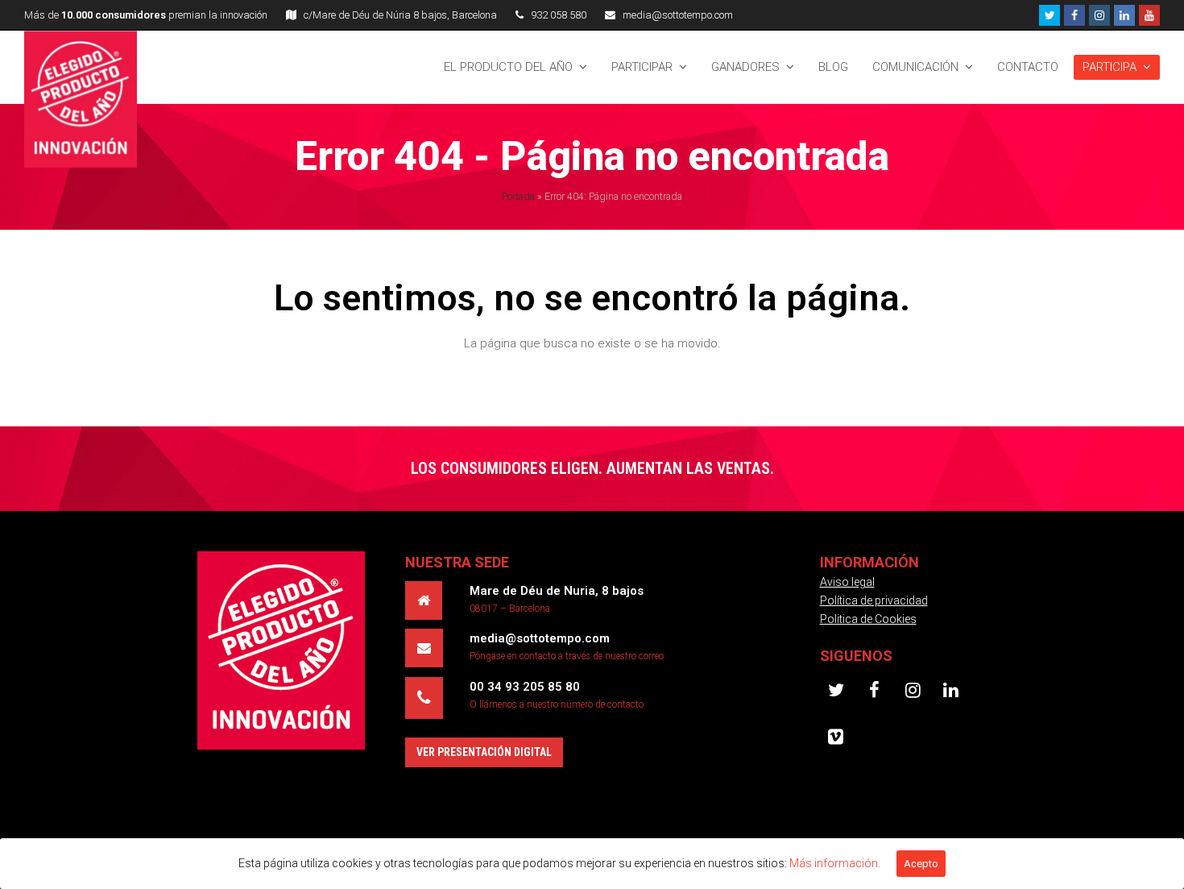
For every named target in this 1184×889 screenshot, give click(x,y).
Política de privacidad (874, 600)
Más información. (834, 863)
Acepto (921, 864)
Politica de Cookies (868, 619)
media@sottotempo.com (678, 15)
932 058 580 (558, 15)
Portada (518, 196)
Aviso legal (847, 581)
